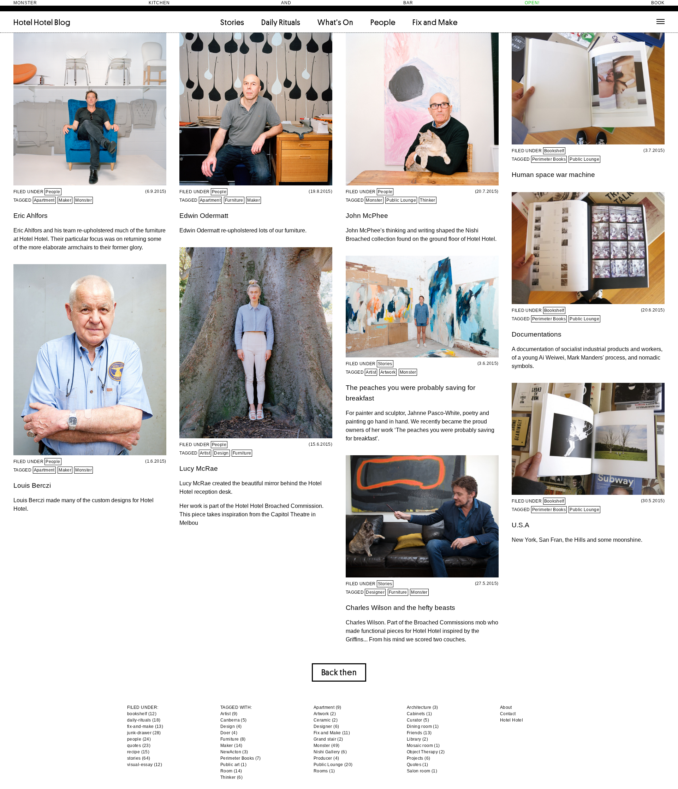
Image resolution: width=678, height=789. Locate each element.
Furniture (234, 200)
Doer (225, 733)
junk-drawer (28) (144, 733)
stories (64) (138, 758)
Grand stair (325, 739)
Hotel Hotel (33, 22)
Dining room (419, 726)
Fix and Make (435, 22)
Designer (375, 592)
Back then (339, 672)
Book (658, 3)
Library (414, 739)
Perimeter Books (549, 159)
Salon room (418, 771)
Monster (83, 200)
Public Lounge (401, 200)
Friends (414, 733)
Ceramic (322, 720)
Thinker (427, 200)
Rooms (321, 771)
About (506, 707)
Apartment (44, 200)
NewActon (230, 752)
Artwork (388, 372)
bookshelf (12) (141, 714)
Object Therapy (422, 752)
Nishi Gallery (327, 752)
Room (226, 771)
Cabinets (416, 714)
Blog (62, 22)
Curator (414, 720)
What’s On (335, 22)
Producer (323, 758)
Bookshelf (554, 151)
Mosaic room (420, 745)
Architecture (419, 707)
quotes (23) (138, 745)
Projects (415, 758)
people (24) (139, 739)
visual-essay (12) (144, 765)
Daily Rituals (281, 22)
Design (221, 453)
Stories (232, 22)
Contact (508, 714)
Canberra (230, 720)
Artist (205, 453)
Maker (65, 200)
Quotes (414, 765)
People (383, 22)
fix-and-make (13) (145, 726)
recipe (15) (138, 752)
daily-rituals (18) (143, 720)
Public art (230, 765)
